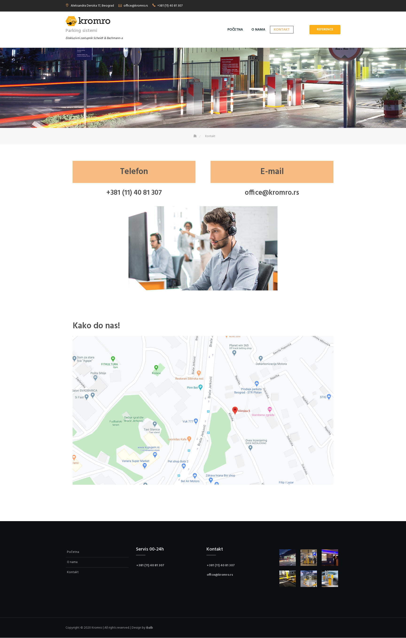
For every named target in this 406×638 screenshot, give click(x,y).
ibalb (149, 627)
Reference (325, 29)
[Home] (195, 136)
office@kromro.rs (136, 5)
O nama (258, 29)
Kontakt (282, 29)
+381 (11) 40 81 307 (170, 5)
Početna (235, 29)
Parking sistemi (81, 31)
